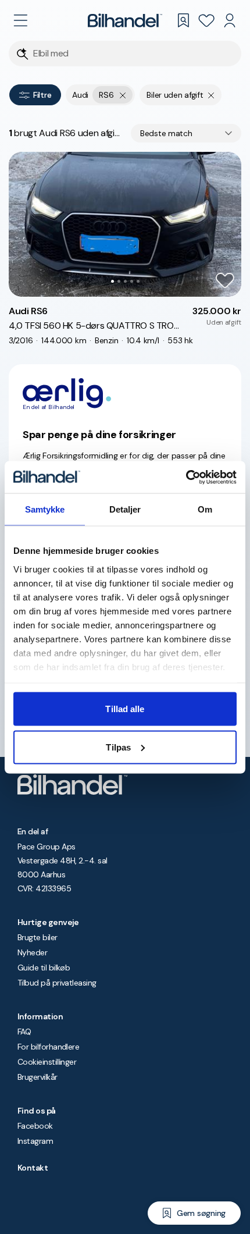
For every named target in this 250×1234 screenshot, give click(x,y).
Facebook (35, 1126)
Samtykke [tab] (45, 509)
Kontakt (32, 1167)
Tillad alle (124, 709)
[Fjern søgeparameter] (211, 95)
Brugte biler (37, 937)
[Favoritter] (206, 20)
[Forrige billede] (23, 224)
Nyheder (32, 952)
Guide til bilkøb (43, 967)
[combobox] (186, 133)
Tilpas (118, 747)
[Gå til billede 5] (138, 281)
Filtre (42, 95)
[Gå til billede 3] (125, 281)
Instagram (35, 1141)
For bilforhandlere (48, 1046)
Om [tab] (205, 509)
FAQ (24, 1031)
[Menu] (20, 20)
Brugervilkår (37, 1077)
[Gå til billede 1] (112, 281)
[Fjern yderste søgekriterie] (123, 95)
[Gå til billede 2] (118, 281)
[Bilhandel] (125, 20)
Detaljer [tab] (125, 509)
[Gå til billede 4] (131, 281)
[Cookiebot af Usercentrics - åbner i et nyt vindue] (186, 477)
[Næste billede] (226, 224)
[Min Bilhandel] (229, 20)
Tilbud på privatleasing (57, 982)
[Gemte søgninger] (183, 20)
